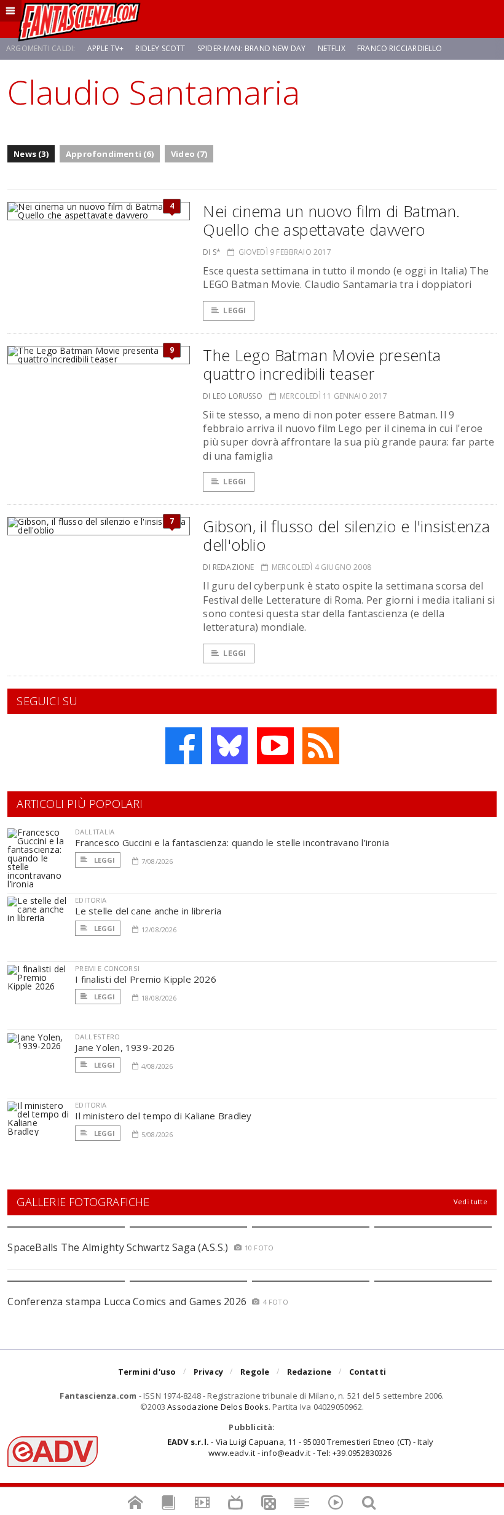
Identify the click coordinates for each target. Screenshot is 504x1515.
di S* (212, 252)
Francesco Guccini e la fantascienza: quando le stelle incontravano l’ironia (232, 842)
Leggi (234, 310)
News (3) (31, 153)
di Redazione (228, 567)
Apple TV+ (105, 48)
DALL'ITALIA (94, 831)
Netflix (331, 48)
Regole (254, 1371)
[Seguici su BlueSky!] (229, 746)
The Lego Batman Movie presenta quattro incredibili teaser (322, 364)
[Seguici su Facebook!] (184, 746)
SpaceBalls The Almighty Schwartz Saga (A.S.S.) (117, 1247)
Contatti (368, 1371)
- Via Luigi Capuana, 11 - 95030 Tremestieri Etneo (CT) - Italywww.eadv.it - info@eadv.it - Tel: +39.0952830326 (300, 1447)
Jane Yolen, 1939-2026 (125, 1047)
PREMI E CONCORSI (107, 968)
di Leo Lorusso (232, 396)
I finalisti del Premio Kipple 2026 (145, 979)
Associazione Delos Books (218, 1406)
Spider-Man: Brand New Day (251, 48)
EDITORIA (90, 900)
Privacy (208, 1371)
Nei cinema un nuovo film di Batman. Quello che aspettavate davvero (331, 220)
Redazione (309, 1371)
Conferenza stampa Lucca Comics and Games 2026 (126, 1301)
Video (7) (189, 153)
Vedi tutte (470, 1201)
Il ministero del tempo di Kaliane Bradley (163, 1115)
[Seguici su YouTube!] (275, 746)
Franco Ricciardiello (400, 48)
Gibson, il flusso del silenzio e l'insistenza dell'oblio (346, 535)
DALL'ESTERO (97, 1036)
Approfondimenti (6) (110, 153)
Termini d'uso (147, 1371)
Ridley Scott (160, 48)
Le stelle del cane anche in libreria (148, 911)
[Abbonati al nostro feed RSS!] (321, 746)
